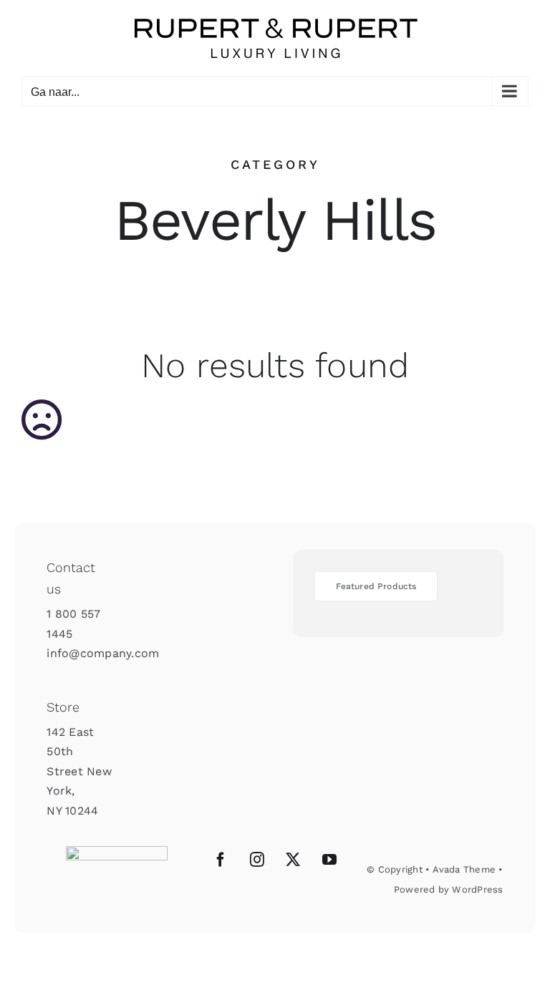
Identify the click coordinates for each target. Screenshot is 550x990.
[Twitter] (293, 859)
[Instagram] (257, 859)
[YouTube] (329, 859)
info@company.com (103, 653)
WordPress (477, 889)
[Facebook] (220, 859)
